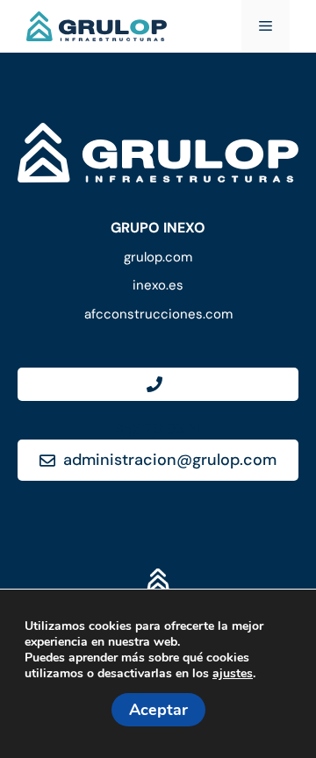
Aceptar (158, 709)
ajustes (232, 674)
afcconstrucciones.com (158, 314)
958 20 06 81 (158, 428)
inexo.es (158, 285)
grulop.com (158, 257)
